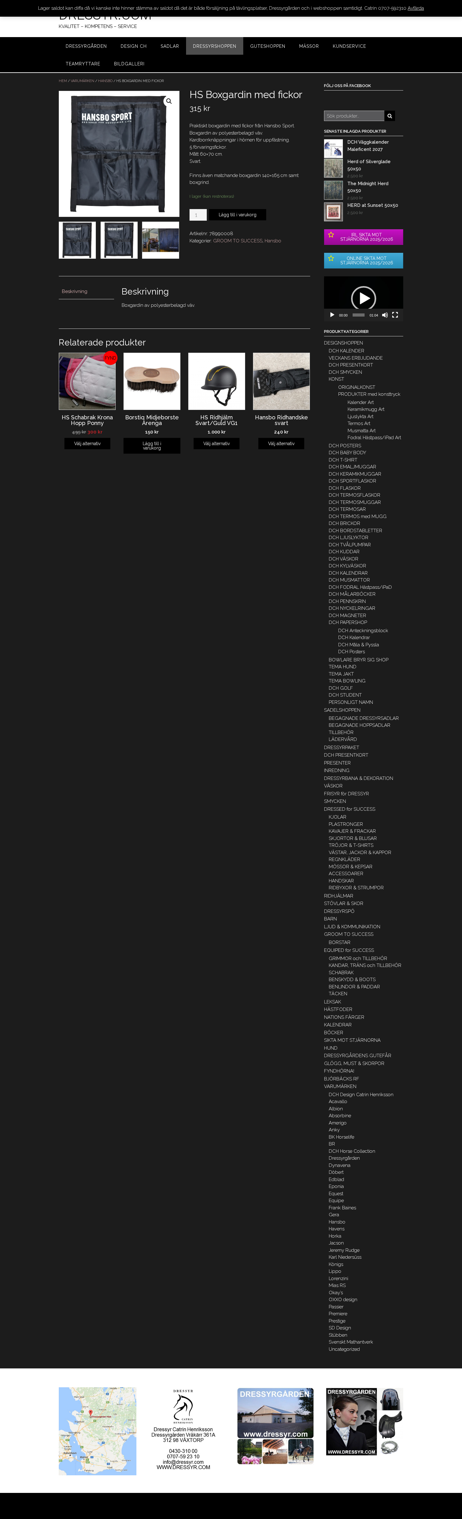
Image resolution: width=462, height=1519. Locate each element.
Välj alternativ (87, 443)
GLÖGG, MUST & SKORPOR (354, 1063)
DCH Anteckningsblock (363, 630)
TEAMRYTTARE (83, 63)
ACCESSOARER (346, 873)
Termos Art (359, 423)
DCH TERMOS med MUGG (358, 516)
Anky (334, 1130)
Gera (334, 1215)
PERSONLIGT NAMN (351, 702)
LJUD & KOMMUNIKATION (352, 927)
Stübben (338, 1335)
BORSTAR (339, 942)
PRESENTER (337, 763)
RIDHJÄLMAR (338, 896)
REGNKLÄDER (344, 859)
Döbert (336, 1172)
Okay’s (336, 1292)
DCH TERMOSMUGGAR (355, 502)
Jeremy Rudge (344, 1250)
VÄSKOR (333, 786)
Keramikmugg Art (366, 409)
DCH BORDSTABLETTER (355, 530)
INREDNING (336, 770)
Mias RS (337, 1285)
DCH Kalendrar (354, 637)
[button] (363, 298)
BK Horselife (341, 1137)
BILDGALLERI (129, 63)
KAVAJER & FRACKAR (352, 831)
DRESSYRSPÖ (339, 911)
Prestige (337, 1321)
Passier (336, 1307)
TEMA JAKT (341, 674)
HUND (331, 1048)
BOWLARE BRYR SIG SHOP (358, 660)
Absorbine (340, 1116)
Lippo (335, 1271)
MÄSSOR (309, 46)
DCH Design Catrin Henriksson (361, 1094)
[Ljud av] (385, 315)
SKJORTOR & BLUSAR (353, 838)
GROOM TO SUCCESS (237, 241)
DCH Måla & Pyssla (358, 645)
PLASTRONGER (346, 824)
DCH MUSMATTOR (349, 580)
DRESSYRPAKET (341, 747)
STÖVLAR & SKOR (343, 903)
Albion (336, 1109)
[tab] (86, 292)
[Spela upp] (332, 315)
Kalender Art (361, 402)
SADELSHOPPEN (342, 710)
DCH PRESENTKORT (351, 365)
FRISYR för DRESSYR (346, 794)
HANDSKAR (341, 881)
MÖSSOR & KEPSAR (350, 867)
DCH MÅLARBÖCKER (352, 594)
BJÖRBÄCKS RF (341, 1079)
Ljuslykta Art (360, 416)
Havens (336, 1229)
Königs (336, 1264)
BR (332, 1144)
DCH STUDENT (345, 695)
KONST (336, 379)
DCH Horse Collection (352, 1151)
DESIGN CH (134, 46)
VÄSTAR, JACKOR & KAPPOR (360, 852)
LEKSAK (332, 1002)
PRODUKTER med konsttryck (369, 394)
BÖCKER (333, 1033)
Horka (335, 1236)
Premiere (338, 1314)
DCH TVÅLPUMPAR (350, 545)
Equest (336, 1193)
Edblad (336, 1179)
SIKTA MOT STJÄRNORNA (352, 1040)
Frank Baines (342, 1208)
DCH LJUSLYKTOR (348, 537)
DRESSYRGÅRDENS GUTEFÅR (357, 1055)
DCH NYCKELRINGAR (352, 608)
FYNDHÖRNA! (339, 1071)
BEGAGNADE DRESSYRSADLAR (364, 718)
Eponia (336, 1186)
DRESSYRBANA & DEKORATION (358, 778)
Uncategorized (344, 1349)
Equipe (336, 1200)
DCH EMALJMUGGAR (352, 467)
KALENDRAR (338, 1025)
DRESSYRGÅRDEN (86, 46)
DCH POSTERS (345, 446)
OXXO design (343, 1299)
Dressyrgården (344, 1158)
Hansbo (105, 81)
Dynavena (339, 1165)
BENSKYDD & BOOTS (352, 979)
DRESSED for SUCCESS (349, 809)
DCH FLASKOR (345, 488)
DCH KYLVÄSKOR (347, 566)
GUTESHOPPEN (267, 46)
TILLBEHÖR (341, 732)
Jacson (336, 1243)
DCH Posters (351, 652)
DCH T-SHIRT (343, 460)
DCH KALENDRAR (348, 573)
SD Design (340, 1328)
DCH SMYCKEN (345, 372)
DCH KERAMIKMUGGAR (355, 474)
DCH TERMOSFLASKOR (354, 495)
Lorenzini (338, 1278)
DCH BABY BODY (347, 453)
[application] (363, 298)
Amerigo (338, 1123)
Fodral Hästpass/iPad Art (374, 437)
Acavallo (338, 1101)
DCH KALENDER (346, 351)
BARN (330, 919)
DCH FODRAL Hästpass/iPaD (360, 587)
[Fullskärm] (395, 315)
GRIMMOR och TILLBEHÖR (358, 958)
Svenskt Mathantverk (351, 1342)
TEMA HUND (342, 667)
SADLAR (170, 46)
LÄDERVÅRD (343, 739)
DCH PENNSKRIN (347, 601)
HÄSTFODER (338, 1009)
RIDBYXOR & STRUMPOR (356, 888)
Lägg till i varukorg (237, 214)
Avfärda (416, 8)
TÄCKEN (338, 994)
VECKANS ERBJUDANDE (356, 358)
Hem (63, 81)
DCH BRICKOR (344, 523)
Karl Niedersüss (345, 1257)
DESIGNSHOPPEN (343, 343)
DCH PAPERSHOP (348, 622)
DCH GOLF (341, 688)
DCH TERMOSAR (347, 509)
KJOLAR (337, 817)
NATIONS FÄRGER (344, 1017)
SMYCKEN (335, 801)
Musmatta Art (362, 431)
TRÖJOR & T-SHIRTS (351, 845)
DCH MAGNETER (347, 615)
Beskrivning (74, 291)
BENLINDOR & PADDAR (354, 987)
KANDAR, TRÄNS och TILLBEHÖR (365, 965)
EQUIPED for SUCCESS (349, 950)
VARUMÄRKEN (82, 81)
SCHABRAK (341, 972)
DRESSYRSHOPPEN (214, 46)
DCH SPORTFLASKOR (352, 481)
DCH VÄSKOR (343, 559)
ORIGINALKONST (356, 387)
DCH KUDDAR (344, 552)
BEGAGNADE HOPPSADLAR (359, 725)
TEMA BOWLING (347, 681)
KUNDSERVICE (349, 46)
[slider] (359, 315)
